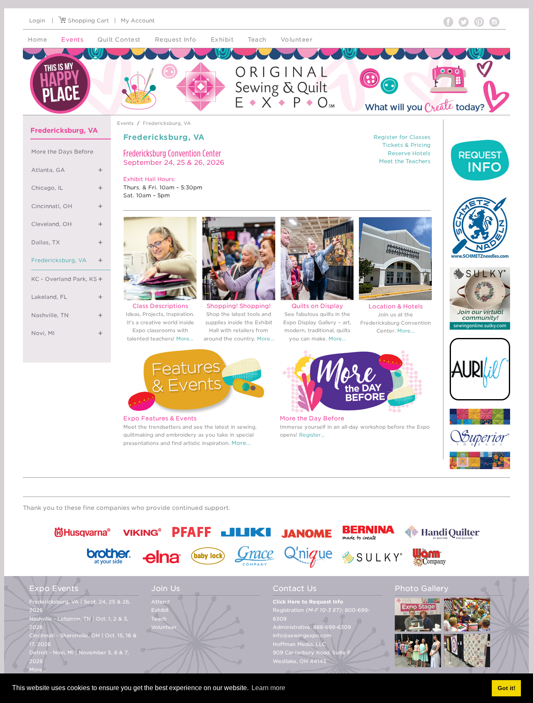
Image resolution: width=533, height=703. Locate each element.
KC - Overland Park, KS (64, 279)
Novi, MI (43, 333)
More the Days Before (62, 152)
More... (184, 338)
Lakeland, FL (49, 297)
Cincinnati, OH (51, 206)
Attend (160, 602)
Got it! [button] (507, 688)
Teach (159, 619)
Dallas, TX (45, 242)
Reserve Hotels (409, 153)
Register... (311, 435)
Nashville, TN (50, 315)
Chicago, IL (47, 188)
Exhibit (160, 610)
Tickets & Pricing (406, 145)
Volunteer (164, 627)
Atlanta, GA (48, 170)
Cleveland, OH (51, 224)
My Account (138, 20)
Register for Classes (402, 137)
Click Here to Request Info (308, 602)
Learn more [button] (268, 687)
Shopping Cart (87, 20)
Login (37, 20)
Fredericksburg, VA (59, 260)
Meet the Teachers (405, 161)
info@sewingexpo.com (302, 635)
